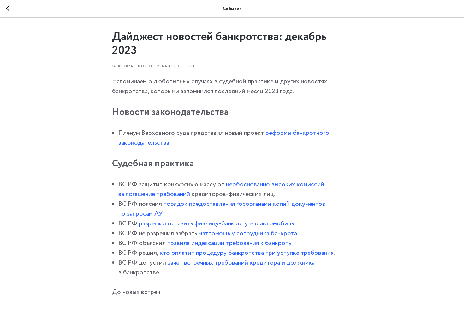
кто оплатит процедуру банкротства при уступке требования (247, 253)
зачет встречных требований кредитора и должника (241, 262)
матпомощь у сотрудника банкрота (248, 233)
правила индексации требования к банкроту (229, 243)
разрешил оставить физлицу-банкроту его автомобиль (216, 223)
